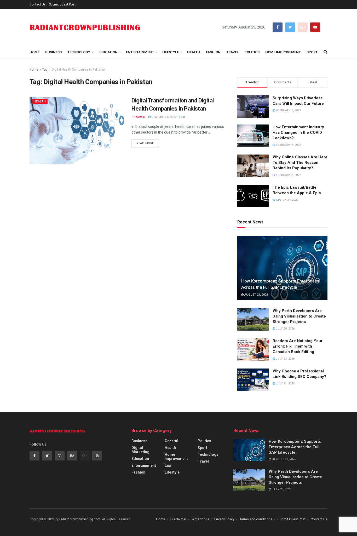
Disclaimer (178, 519)
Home (34, 52)
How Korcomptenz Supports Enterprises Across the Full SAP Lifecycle (295, 447)
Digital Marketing (140, 450)
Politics (252, 52)
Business (53, 52)
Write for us (200, 519)
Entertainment (140, 52)
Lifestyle (170, 52)
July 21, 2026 (285, 383)
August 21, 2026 (256, 294)
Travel (232, 52)
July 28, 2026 (285, 328)
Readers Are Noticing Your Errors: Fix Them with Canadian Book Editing (298, 346)
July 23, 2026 (285, 358)
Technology (78, 52)
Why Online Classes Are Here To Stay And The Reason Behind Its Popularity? (300, 162)
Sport (312, 52)
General (171, 441)
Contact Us (38, 4)
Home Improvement (283, 52)
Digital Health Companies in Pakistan (78, 69)
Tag (45, 69)
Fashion (213, 52)
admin (140, 117)
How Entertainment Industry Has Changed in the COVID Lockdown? (298, 132)
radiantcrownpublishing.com (79, 519)
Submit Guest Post (62, 4)
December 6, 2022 (163, 117)
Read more (145, 143)
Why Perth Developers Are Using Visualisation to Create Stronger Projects (299, 316)
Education (108, 52)
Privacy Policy (224, 519)
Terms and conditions (256, 519)
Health (193, 52)
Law (168, 465)
